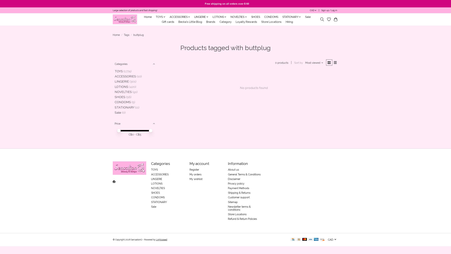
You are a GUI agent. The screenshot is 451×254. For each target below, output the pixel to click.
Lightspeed (161, 239)
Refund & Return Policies (242, 218)
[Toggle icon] (322, 19)
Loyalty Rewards (246, 21)
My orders (195, 174)
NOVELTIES (123, 92)
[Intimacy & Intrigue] (125, 19)
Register (194, 169)
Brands (210, 21)
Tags (126, 34)
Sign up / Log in (329, 10)
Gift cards (168, 21)
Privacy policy (236, 183)
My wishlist (196, 178)
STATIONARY (124, 107)
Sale (308, 17)
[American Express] (316, 239)
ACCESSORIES (125, 76)
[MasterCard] (304, 239)
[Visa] (310, 239)
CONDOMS (271, 17)
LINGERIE (122, 81)
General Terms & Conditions (244, 174)
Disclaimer (234, 178)
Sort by (298, 62)
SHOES (255, 17)
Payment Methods (238, 188)
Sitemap (233, 202)
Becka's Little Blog (190, 21)
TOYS (119, 71)
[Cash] (299, 239)
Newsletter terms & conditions (239, 208)
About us (233, 169)
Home (148, 17)
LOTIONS (121, 87)
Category (225, 21)
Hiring (289, 21)
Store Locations (271, 21)
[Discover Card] (322, 239)
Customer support (239, 197)
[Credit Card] (293, 239)
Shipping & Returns (239, 192)
